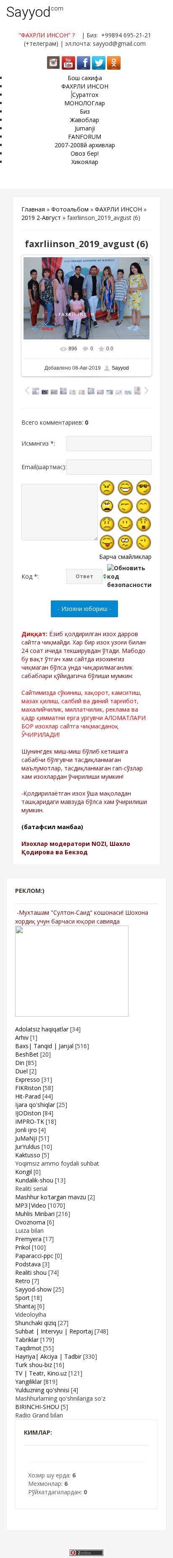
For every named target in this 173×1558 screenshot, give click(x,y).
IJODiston (28, 1113)
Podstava (28, 1264)
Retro (22, 1281)
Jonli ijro (26, 1130)
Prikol (22, 1247)
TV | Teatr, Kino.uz (41, 1373)
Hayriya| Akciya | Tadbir (48, 1356)
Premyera (28, 1239)
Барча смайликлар (125, 557)
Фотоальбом (70, 209)
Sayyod (28, 12)
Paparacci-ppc (34, 1256)
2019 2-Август (41, 218)
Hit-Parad (28, 1096)
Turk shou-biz (33, 1365)
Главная (33, 209)
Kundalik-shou (34, 1180)
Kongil (23, 1172)
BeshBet (27, 1054)
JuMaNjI (26, 1138)
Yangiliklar (28, 1382)
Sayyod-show (33, 1289)
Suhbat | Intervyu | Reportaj (54, 1331)
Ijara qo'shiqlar (35, 1105)
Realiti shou (31, 1272)
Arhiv (22, 1037)
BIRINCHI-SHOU (37, 1407)
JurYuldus (27, 1147)
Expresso (27, 1079)
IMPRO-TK (29, 1121)
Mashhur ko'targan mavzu (50, 1197)
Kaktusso (27, 1155)
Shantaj (25, 1306)
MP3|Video (30, 1205)
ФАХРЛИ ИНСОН (118, 209)
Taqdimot (28, 1348)
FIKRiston (28, 1088)
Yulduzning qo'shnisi (42, 1390)
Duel (21, 1071)
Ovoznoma (30, 1222)
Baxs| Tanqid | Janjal (44, 1046)
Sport (22, 1298)
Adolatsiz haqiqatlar (41, 1029)
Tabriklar (27, 1340)
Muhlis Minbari (35, 1214)
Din (19, 1063)
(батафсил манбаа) (52, 827)
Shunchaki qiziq (35, 1323)
